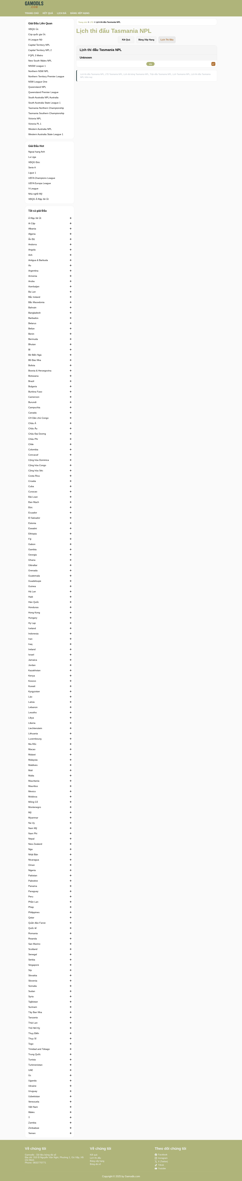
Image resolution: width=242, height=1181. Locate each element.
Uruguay (32, 1091)
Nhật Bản (33, 854)
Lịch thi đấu (95, 1158)
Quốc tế (32, 928)
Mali (30, 770)
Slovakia (32, 975)
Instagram (163, 1158)
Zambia (32, 1122)
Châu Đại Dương (37, 433)
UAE (30, 1070)
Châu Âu (32, 428)
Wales (31, 1112)
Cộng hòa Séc (35, 470)
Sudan (31, 991)
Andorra (32, 244)
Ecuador (32, 512)
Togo (30, 1043)
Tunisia (32, 1059)
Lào (30, 696)
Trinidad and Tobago (39, 1049)
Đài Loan (33, 497)
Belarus (32, 323)
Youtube (162, 1168)
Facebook (162, 1154)
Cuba (31, 486)
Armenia (32, 276)
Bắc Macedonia (36, 302)
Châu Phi (33, 439)
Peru (30, 896)
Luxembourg (34, 738)
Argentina (33, 270)
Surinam (32, 1007)
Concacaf (33, 454)
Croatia (32, 481)
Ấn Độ (31, 239)
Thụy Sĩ (32, 1038)
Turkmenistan (35, 1064)
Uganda (32, 1080)
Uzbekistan (34, 1096)
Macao (31, 749)
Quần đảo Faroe (37, 922)
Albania (32, 228)
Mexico (32, 791)
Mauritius (33, 786)
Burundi (32, 402)
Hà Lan (32, 591)
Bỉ (29, 349)
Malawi (32, 754)
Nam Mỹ (32, 828)
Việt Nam (33, 1107)
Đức (30, 507)
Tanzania (33, 1017)
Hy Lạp (32, 623)
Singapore (33, 965)
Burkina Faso (35, 391)
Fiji (29, 539)
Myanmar (33, 817)
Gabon (31, 544)
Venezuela (33, 1101)
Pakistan (32, 875)
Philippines (34, 912)
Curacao (32, 491)
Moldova (32, 796)
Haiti (30, 596)
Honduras (33, 607)
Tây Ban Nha (35, 1012)
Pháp (31, 907)
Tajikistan (33, 1001)
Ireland (32, 649)
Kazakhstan (34, 670)
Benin (31, 333)
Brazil (31, 381)
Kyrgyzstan (34, 691)
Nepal (31, 838)
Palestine (33, 880)
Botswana (33, 376)
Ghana (31, 560)
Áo (29, 265)
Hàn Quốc (33, 602)
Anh (30, 255)
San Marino (34, 944)
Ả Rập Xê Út (34, 218)
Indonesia (33, 633)
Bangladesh (34, 312)
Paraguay (33, 891)
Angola (32, 249)
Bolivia (31, 365)
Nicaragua (33, 859)
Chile (31, 444)
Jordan (32, 665)
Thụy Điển (33, 1033)
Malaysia (33, 759)
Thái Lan (33, 1022)
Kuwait (31, 686)
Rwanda (32, 938)
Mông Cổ (33, 802)
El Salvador (34, 518)
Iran (30, 639)
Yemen (32, 1133)
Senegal (32, 954)
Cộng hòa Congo (37, 465)
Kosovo (32, 681)
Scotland (32, 949)
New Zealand (35, 844)
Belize (31, 328)
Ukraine (32, 1086)
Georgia (32, 554)
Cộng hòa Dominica (38, 460)
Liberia (31, 723)
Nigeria (32, 870)
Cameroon (33, 397)
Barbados (33, 318)
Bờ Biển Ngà (34, 355)
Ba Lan (32, 291)
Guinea (32, 586)
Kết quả (48, 13)
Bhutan (32, 344)
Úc (29, 1075)
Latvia (31, 702)
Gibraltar (32, 565)
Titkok (161, 1165)
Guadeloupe (34, 581)
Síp (30, 970)
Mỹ (29, 812)
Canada (32, 412)
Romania (33, 933)
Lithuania (33, 733)
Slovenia (32, 980)
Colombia (33, 449)
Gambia (32, 549)
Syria (31, 996)
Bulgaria (32, 386)
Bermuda (33, 339)
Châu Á (32, 423)
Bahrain (32, 307)
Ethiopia (32, 533)
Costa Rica (34, 475)
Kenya (31, 675)
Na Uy (31, 823)
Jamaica (32, 660)
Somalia (32, 986)
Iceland (32, 628)
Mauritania (33, 780)
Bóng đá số (95, 1164)
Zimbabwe (33, 1128)
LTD (91, 22)
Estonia (32, 523)
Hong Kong (34, 612)
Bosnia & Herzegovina (39, 370)
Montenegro (34, 807)
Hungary (32, 617)
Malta (31, 775)
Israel (31, 654)
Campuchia (34, 407)
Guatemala (34, 575)
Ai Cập (31, 223)
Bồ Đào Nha (34, 360)
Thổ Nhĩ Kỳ (34, 1028)
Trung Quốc (34, 1054)
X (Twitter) (163, 1161)
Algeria (32, 234)
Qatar (31, 917)
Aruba (31, 281)
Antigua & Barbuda (38, 260)
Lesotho (32, 712)
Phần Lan (33, 901)
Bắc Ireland (34, 297)
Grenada (33, 570)
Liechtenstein (35, 728)
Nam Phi (32, 833)
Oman (31, 865)
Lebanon (33, 707)
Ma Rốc (32, 744)
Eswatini (32, 528)
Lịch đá (61, 13)
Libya (31, 717)
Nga (30, 849)
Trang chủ (32, 13)
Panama (32, 886)
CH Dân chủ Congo (38, 418)
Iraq (30, 644)
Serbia (31, 959)
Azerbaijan (33, 286)
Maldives (33, 765)
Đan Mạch (33, 502)
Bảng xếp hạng (80, 13)
